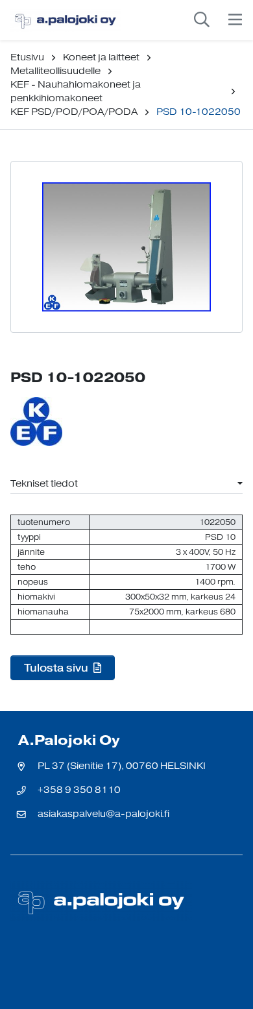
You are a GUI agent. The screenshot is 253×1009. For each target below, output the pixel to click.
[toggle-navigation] (235, 20)
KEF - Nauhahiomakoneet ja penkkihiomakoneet (75, 91)
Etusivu (27, 57)
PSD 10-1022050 (198, 111)
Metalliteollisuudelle (55, 71)
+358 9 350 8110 (79, 790)
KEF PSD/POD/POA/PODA (74, 111)
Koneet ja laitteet (101, 57)
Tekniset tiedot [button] (44, 483)
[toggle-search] (201, 20)
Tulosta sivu (57, 667)
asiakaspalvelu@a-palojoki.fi (103, 814)
